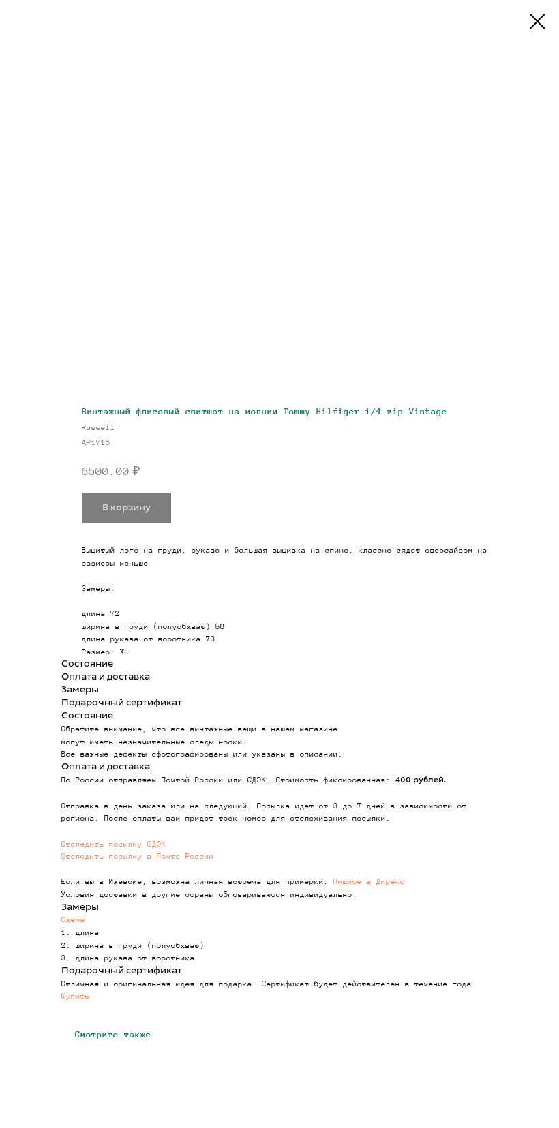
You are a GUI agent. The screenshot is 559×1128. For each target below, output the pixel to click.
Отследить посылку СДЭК (113, 844)
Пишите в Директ (369, 881)
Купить (75, 996)
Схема (73, 919)
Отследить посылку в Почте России (137, 856)
